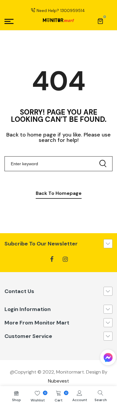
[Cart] (100, 21)
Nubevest (58, 381)
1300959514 (72, 10)
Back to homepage (59, 193)
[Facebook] (51, 259)
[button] (108, 359)
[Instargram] (65, 259)
